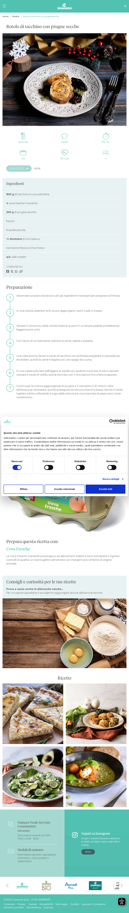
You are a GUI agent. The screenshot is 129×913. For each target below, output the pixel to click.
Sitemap (48, 907)
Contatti (74, 904)
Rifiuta (23, 489)
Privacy (21, 904)
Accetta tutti (105, 489)
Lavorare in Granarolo (94, 904)
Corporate (9, 904)
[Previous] (7, 885)
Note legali (61, 904)
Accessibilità (46, 904)
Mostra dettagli (111, 479)
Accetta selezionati (64, 489)
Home (5, 16)
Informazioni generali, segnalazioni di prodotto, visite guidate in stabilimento (37, 858)
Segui (88, 852)
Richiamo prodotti (14, 907)
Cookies (32, 904)
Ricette (15, 16)
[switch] (48, 467)
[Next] (121, 885)
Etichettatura (34, 907)
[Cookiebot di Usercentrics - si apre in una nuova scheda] (111, 421)
